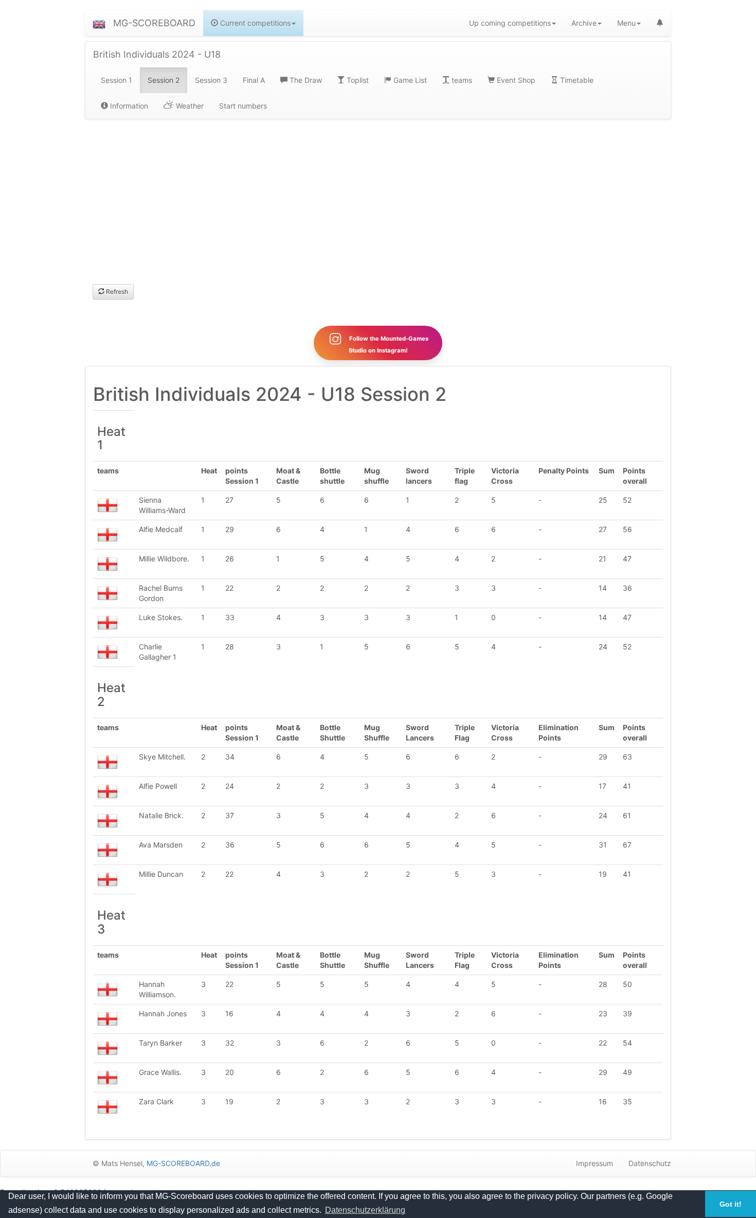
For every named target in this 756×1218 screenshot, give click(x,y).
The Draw (304, 80)
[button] (99, 23)
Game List (409, 80)
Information (128, 105)
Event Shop (515, 80)
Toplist (357, 80)
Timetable (575, 80)
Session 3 (211, 80)
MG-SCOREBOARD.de (183, 1163)
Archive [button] (584, 23)
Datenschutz (649, 1163)
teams (460, 80)
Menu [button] (626, 23)
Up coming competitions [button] (510, 23)
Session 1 (116, 80)
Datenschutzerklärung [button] (365, 1210)
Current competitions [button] (254, 23)
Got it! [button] (730, 1204)
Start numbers (243, 105)
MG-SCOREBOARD (154, 22)
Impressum (594, 1163)
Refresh (116, 291)
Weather (189, 105)
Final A (254, 80)
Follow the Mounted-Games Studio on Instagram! (388, 344)
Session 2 (163, 80)
